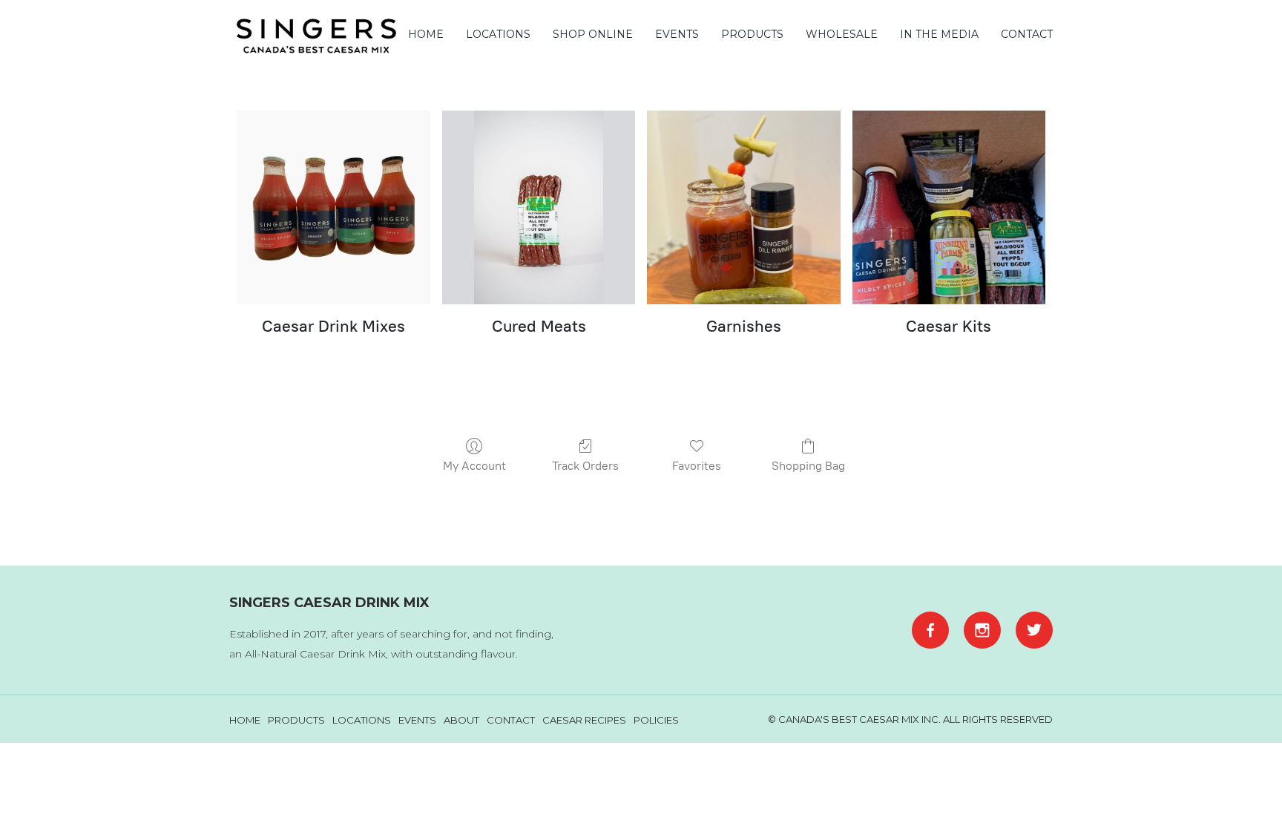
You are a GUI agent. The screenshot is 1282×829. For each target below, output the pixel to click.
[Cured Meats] (538, 207)
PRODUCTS (752, 34)
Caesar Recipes (584, 720)
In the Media (939, 34)
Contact (1027, 34)
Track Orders (585, 466)
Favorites (696, 466)
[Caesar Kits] (948, 207)
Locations (498, 34)
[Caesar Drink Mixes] (333, 207)
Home (426, 34)
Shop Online (593, 34)
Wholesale (842, 34)
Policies (656, 720)
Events (677, 34)
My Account (474, 466)
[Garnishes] (743, 207)
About (461, 720)
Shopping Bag (808, 466)
